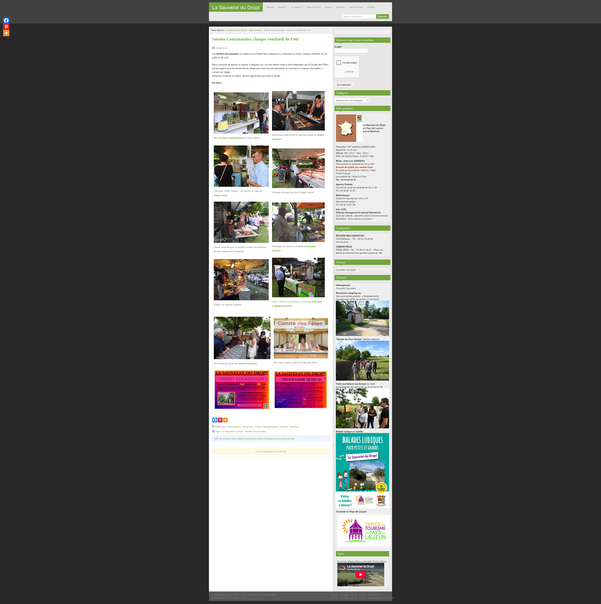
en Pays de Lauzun (373, 128)
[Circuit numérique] (362, 408)
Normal (284, 426)
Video (340, 553)
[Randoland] (362, 470)
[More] (225, 420)
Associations (255, 30)
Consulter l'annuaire (346, 269)
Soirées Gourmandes (255, 431)
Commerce (247, 426)
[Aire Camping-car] (362, 318)
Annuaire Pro (313, 7)
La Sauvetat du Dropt (236, 7)
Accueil (270, 7)
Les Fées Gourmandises (230, 137)
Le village (296, 7)
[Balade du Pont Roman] (362, 360)
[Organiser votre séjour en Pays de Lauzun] (364, 530)
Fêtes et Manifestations (266, 426)
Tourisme (294, 426)
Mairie (281, 7)
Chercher (382, 16)
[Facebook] (214, 420)
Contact (371, 7)
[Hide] (4, 39)
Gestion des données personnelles (376, 597)
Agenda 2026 (356, 7)
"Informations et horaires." (360, 218)
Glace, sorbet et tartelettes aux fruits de (292, 301)
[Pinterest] (220, 420)
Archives (340, 7)
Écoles (328, 7)
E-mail (338, 46)
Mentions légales (349, 597)
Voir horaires (342, 241)
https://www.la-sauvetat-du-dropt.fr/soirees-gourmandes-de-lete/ (263, 438)
